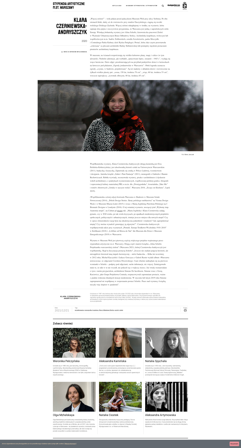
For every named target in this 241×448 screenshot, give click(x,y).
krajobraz (95, 310)
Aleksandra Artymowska (160, 415)
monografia (88, 310)
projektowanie (79, 310)
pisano (120, 210)
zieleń (121, 310)
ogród (117, 310)
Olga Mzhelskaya (63, 415)
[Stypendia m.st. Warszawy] (185, 6)
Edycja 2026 (116, 5)
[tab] (163, 6)
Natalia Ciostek (108, 415)
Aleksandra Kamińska (112, 361)
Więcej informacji (70, 444)
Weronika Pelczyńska (66, 361)
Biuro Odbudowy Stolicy (106, 310)
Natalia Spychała (156, 361)
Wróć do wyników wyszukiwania (75, 52)
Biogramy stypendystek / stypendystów (141, 5)
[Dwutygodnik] (174, 6)
